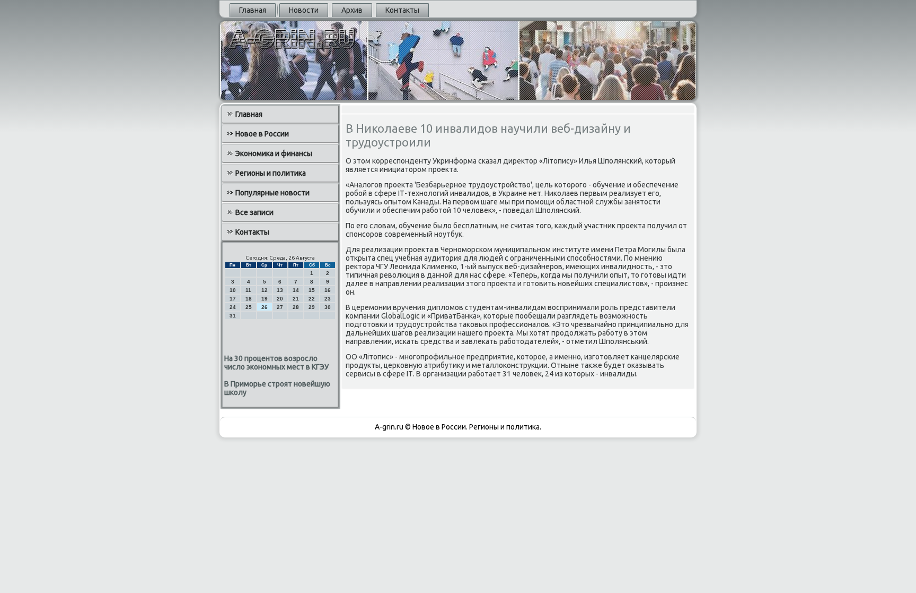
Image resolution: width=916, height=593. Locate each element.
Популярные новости (272, 192)
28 (296, 307)
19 (264, 299)
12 (264, 290)
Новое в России (262, 134)
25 (248, 307)
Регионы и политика (270, 173)
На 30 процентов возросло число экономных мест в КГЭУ (276, 362)
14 (296, 290)
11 (248, 290)
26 (264, 307)
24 (233, 307)
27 (280, 307)
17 (233, 299)
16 (327, 290)
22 (312, 299)
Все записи (254, 212)
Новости (304, 10)
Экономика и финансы (273, 153)
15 (312, 290)
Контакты (402, 10)
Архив (352, 10)
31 (233, 316)
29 (312, 307)
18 (248, 299)
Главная (252, 10)
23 (327, 299)
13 (280, 290)
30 (327, 307)
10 (233, 290)
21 (296, 299)
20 (280, 299)
